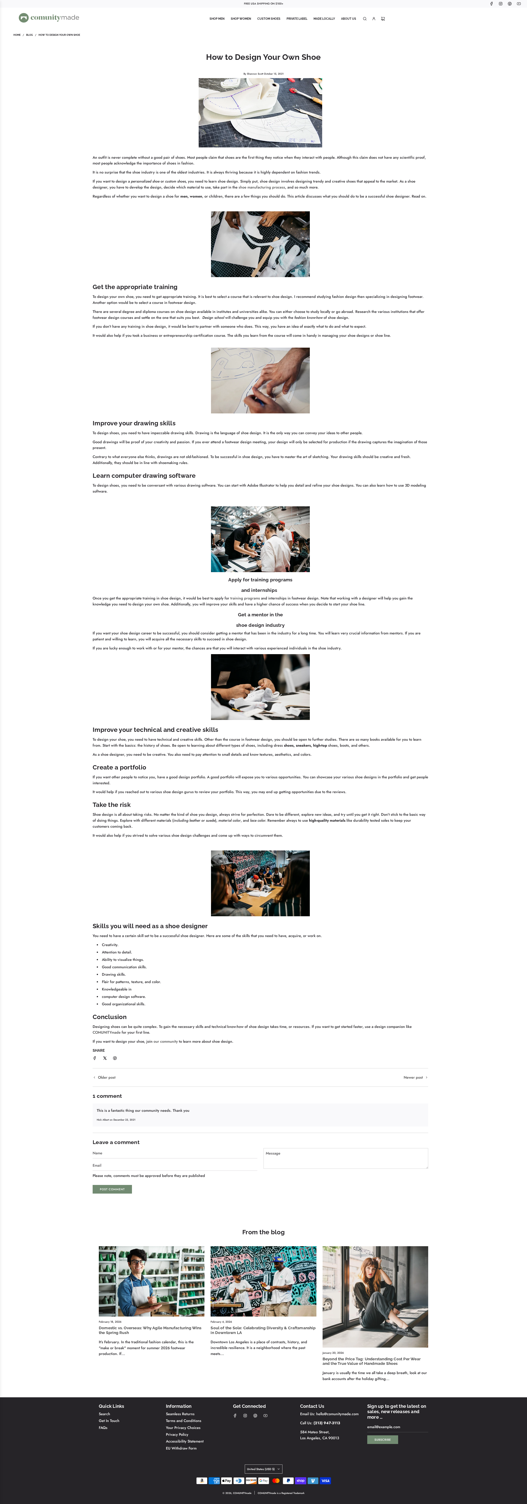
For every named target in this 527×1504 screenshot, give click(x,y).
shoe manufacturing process (262, 187)
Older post (106, 1077)
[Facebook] (491, 4)
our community (166, 1041)
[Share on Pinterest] (114, 1059)
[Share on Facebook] (94, 1059)
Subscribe (382, 1440)
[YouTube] (518, 4)
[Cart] (382, 18)
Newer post (413, 1077)
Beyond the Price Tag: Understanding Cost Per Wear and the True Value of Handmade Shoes (372, 1361)
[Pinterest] (509, 4)
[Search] (364, 18)
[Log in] (373, 18)
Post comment (112, 1189)
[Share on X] (104, 1059)
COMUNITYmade (107, 1032)
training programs (245, 598)
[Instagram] (500, 4)
